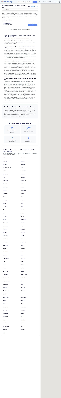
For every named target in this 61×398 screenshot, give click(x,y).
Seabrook (23, 300)
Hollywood (5, 238)
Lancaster (5, 255)
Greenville (23, 222)
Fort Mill (22, 216)
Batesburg (23, 164)
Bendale (4, 170)
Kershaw (22, 245)
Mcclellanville (5, 274)
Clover (22, 196)
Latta (22, 255)
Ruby (22, 293)
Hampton (5, 229)
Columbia (5, 200)
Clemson (22, 193)
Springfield (5, 310)
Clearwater (5, 193)
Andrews (5, 161)
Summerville (5, 313)
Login (58, 1)
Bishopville (5, 174)
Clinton (4, 196)
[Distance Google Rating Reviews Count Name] (34, 6)
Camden (4, 183)
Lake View (5, 251)
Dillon (22, 206)
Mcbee (22, 271)
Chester (4, 190)
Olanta (22, 281)
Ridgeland (23, 290)
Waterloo (22, 323)
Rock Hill (4, 293)
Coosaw (4, 203)
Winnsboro (5, 329)
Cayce (22, 183)
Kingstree (5, 248)
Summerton (23, 310)
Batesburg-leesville (7, 167)
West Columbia (6, 326)
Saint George (5, 297)
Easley (4, 209)
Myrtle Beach (5, 277)
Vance (4, 319)
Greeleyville (5, 222)
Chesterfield (23, 190)
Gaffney (4, 219)
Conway (22, 200)
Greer (22, 225)
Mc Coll (22, 268)
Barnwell (4, 164)
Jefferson (5, 242)
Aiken (4, 157)
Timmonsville (5, 316)
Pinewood (5, 287)
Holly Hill (22, 235)
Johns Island (23, 242)
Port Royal (23, 287)
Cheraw (22, 187)
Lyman (4, 264)
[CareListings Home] (10, 2)
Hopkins (22, 238)
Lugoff (22, 261)
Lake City (23, 248)
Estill (4, 212)
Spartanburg (23, 306)
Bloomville (23, 177)
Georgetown (23, 219)
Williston (22, 326)
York (4, 332)
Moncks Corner (24, 274)
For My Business (53, 1)
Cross (22, 203)
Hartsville (22, 232)
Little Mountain (6, 258)
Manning (22, 264)
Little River (23, 258)
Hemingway (5, 235)
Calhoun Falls (23, 180)
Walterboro (23, 319)
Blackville (22, 174)
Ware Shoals (5, 323)
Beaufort (22, 167)
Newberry (23, 277)
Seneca (4, 303)
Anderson (23, 157)
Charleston (5, 187)
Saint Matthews (24, 297)
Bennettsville (23, 170)
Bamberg (22, 161)
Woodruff (22, 329)
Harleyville (5, 232)
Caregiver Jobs (47, 1)
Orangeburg (5, 284)
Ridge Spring (5, 290)
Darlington (5, 206)
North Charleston (6, 281)
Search (35, 1)
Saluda (4, 300)
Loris (4, 261)
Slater (22, 303)
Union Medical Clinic (8, 23)
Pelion (22, 284)
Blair (4, 177)
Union (22, 316)
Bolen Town (5, 180)
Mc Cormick (5, 271)
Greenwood (5, 225)
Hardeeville (23, 229)
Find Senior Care (42, 1)
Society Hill (5, 306)
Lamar (22, 251)
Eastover (22, 209)
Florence (4, 216)
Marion (4, 268)
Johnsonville (5, 245)
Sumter (22, 313)
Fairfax (22, 212)
